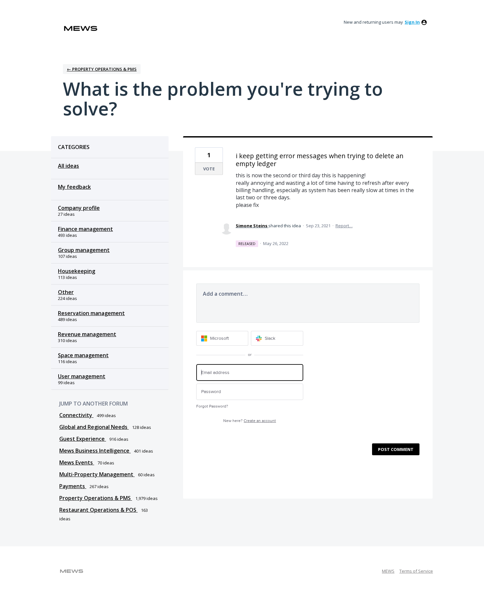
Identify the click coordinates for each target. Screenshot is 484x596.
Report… (344, 226)
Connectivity (76, 415)
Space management (83, 355)
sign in (412, 22)
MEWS (388, 571)
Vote (209, 169)
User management (81, 376)
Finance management (85, 229)
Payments (72, 486)
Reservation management (91, 313)
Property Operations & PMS (95, 498)
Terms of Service (416, 571)
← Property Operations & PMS (102, 69)
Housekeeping (76, 271)
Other (66, 292)
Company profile (79, 207)
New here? (249, 420)
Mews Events (76, 462)
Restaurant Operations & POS (98, 509)
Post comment (396, 449)
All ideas (68, 165)
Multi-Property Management (97, 474)
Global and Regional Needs (94, 427)
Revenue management (87, 334)
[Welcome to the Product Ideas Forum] (80, 28)
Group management (84, 250)
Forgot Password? (212, 406)
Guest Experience (82, 438)
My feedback (74, 186)
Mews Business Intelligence (95, 450)
